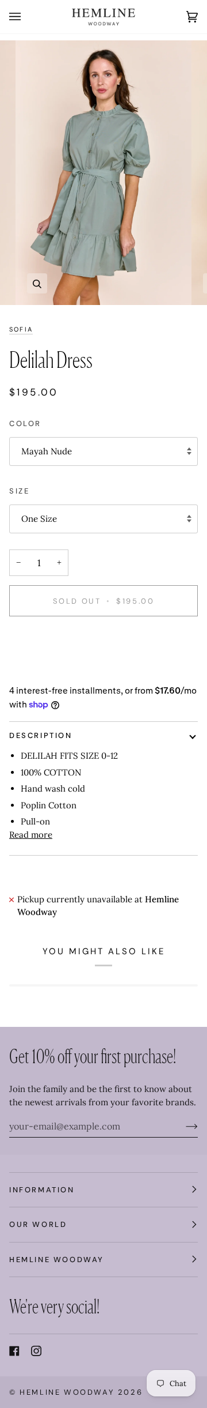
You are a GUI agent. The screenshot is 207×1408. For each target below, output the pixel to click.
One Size (39, 518)
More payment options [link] (55, 670)
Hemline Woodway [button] (56, 1259)
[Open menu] (26, 16)
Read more (30, 834)
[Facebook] (14, 1351)
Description (40, 735)
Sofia (21, 329)
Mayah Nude (46, 451)
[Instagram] (36, 1351)
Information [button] (42, 1190)
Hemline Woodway (67, 1392)
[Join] (182, 1126)
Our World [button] (38, 1224)
